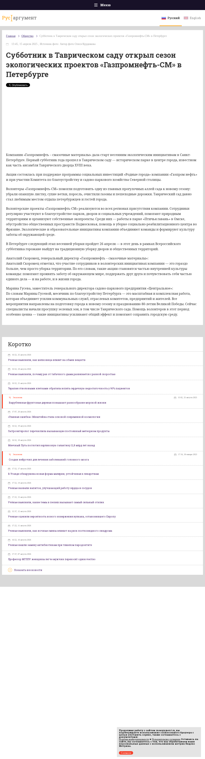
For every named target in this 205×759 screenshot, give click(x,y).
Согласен (126, 752)
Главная (10, 35)
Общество (27, 35)
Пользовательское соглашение (166, 739)
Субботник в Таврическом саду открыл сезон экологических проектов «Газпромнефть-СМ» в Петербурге (103, 35)
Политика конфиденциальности (134, 739)
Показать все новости (28, 570)
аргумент (19, 17)
